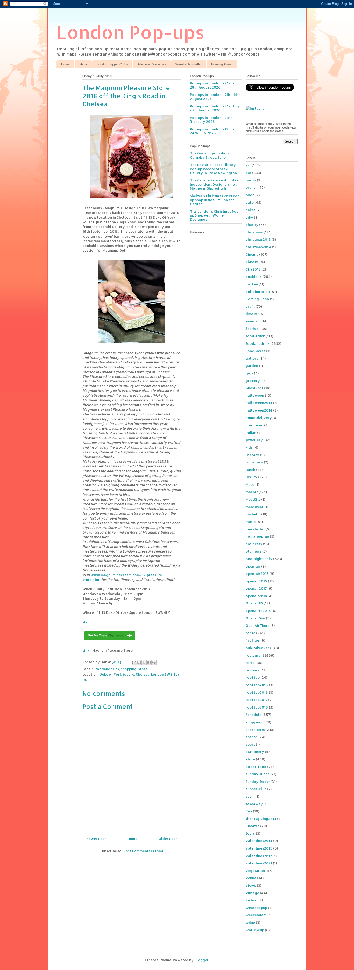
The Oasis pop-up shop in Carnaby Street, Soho (211, 155)
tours (250, 833)
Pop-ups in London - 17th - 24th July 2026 (212, 131)
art (248, 165)
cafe (250, 202)
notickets (254, 544)
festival (253, 329)
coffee (252, 284)
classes (252, 262)
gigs (249, 373)
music (251, 522)
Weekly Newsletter (188, 64)
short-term (255, 730)
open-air (253, 566)
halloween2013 (259, 403)
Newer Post (96, 839)
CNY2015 (253, 269)
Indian (251, 432)
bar (248, 173)
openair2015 (256, 581)
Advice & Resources (151, 64)
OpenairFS (254, 603)
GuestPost (254, 388)
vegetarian (255, 870)
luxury (251, 477)
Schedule (253, 714)
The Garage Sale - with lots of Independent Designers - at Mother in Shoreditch (215, 184)
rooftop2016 (257, 692)
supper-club (256, 789)
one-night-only (259, 559)
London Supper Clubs (112, 64)
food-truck (255, 336)
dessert (252, 314)
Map (85, 622)
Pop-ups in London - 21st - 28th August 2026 (212, 85)
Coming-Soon (257, 299)
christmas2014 (258, 247)
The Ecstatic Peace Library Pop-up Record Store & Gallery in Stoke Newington (213, 169)
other (250, 633)
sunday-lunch (258, 774)
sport (250, 744)
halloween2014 (259, 410)
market (252, 492)
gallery (252, 358)
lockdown (254, 462)
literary (252, 455)
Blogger (201, 960)
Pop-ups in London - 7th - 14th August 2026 (215, 96)
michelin (253, 514)
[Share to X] (144, 662)
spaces (252, 737)
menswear (255, 507)
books (251, 180)
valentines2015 (259, 848)
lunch (250, 470)
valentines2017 (259, 856)
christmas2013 (258, 239)
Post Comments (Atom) (143, 851)
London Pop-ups (130, 32)
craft (250, 306)
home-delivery (259, 418)
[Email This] (134, 662)
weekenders (256, 915)
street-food (256, 767)
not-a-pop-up (257, 536)
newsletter (255, 529)
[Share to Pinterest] (154, 662)
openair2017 (256, 588)
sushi (250, 796)
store (142, 669)
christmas (254, 232)
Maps (83, 64)
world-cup (255, 930)
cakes (251, 210)
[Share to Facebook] (149, 662)
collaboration (258, 291)
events (252, 321)
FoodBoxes (255, 351)
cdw (249, 217)
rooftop (253, 677)
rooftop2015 (257, 685)
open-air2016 (257, 573)
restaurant (255, 655)
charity (252, 225)
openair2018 (256, 596)
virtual (252, 900)
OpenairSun (255, 618)
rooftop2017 (256, 700)
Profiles (253, 640)
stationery (255, 752)
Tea (249, 811)
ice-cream (254, 425)
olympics (254, 551)
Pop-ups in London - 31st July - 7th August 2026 (215, 108)
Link (85, 650)
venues (252, 878)
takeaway (254, 804)
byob (250, 195)
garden (252, 365)
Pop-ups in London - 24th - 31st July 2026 (212, 120)
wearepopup (256, 908)
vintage (252, 893)
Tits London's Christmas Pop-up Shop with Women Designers (215, 215)
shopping (129, 669)
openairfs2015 (258, 611)
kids (249, 447)
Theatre (252, 826)
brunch (252, 187)
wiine (250, 922)
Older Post (168, 839)
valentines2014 (259, 841)
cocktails (254, 276)
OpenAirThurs (258, 625)
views (251, 885)
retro (250, 663)
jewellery (254, 440)
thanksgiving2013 (261, 819)
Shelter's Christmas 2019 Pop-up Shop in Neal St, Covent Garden (215, 200)
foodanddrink (107, 669)
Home (65, 64)
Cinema (252, 254)
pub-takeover (257, 648)
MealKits (253, 499)
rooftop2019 (257, 707)
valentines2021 (259, 863)
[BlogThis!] (139, 662)
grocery (253, 381)
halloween (255, 395)
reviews (253, 670)
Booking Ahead (222, 64)
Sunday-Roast (258, 781)
